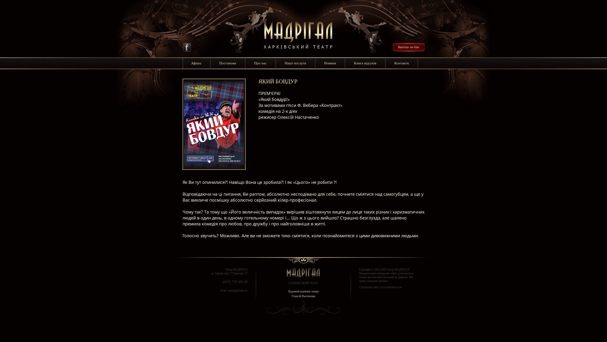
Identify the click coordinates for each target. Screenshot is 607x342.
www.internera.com (391, 287)
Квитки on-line (408, 47)
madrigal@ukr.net (238, 290)
